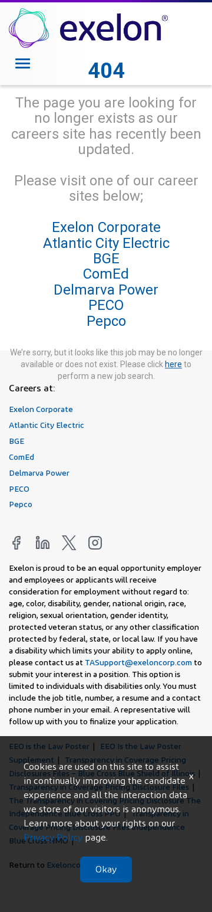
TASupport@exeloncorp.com (138, 662)
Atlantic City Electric (106, 243)
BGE (106, 258)
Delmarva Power (106, 290)
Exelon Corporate (106, 227)
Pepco (106, 321)
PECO (106, 305)
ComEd (106, 274)
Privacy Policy (53, 837)
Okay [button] (106, 869)
